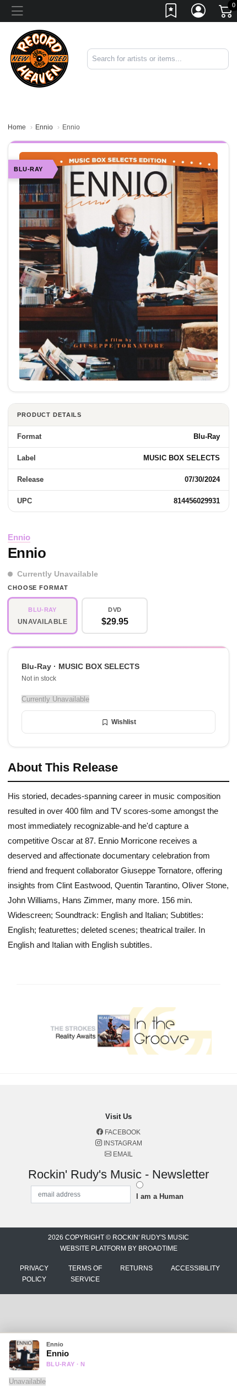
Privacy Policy (34, 1273)
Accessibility (195, 1268)
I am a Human (160, 1196)
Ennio (44, 127)
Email (122, 1154)
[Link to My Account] (199, 12)
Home (17, 127)
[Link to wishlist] (171, 12)
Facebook (122, 1132)
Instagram (122, 1143)
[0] (226, 13)
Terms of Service (85, 1273)
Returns (136, 1268)
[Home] (39, 58)
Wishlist (123, 722)
